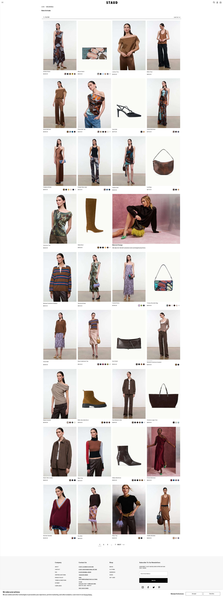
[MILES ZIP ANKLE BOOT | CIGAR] (94, 394)
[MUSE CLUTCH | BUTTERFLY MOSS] (94, 45)
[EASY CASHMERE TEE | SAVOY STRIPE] (94, 335)
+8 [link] (144, 480)
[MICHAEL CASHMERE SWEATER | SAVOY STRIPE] (59, 277)
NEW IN (111, 566)
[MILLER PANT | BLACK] (163, 45)
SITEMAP (57, 583)
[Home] (111, 2)
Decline (211, 594)
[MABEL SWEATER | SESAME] (59, 394)
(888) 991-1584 (92, 583)
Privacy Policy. (88, 595)
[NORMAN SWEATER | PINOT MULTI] (59, 509)
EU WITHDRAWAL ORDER (85, 572)
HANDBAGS (112, 572)
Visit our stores (83, 588)
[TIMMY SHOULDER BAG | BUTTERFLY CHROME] (163, 277)
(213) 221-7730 (82, 583)
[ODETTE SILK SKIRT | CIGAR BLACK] (163, 509)
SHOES (111, 575)
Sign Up (153, 580)
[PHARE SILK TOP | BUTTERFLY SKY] (94, 103)
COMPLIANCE (58, 585)
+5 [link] (179, 305)
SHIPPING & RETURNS (60, 575)
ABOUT (57, 566)
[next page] (123, 544)
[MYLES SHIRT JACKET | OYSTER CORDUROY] (59, 451)
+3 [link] (109, 364)
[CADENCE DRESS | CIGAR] (59, 161)
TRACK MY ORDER (83, 575)
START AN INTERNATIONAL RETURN (88, 569)
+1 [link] (109, 132)
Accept (194, 594)
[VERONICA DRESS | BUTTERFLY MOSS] (94, 277)
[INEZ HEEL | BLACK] (129, 103)
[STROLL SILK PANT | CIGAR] (59, 103)
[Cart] (220, 2)
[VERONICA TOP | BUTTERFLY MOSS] (59, 219)
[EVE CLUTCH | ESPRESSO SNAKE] (129, 335)
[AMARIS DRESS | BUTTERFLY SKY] (59, 45)
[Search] (214, 2)
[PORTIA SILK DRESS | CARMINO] (163, 451)
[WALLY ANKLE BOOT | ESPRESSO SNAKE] (129, 451)
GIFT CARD (112, 577)
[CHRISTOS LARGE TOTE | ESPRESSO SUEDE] (163, 394)
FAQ (56, 572)
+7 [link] (109, 247)
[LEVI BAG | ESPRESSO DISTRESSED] (163, 161)
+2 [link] (109, 74)
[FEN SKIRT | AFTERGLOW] (94, 509)
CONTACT (57, 569)
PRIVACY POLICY (59, 577)
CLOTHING (112, 569)
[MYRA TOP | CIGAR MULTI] (94, 451)
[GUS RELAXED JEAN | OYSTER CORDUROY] (129, 394)
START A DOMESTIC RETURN (86, 566)
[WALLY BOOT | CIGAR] (94, 219)
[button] (217, 2)
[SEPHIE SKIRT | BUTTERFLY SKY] (129, 161)
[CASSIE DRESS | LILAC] (129, 277)
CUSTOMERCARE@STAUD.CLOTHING (88, 579)
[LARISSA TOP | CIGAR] (129, 45)
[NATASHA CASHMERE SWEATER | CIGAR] (163, 335)
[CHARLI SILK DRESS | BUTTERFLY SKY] (163, 103)
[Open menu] (2, 2)
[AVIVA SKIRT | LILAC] (59, 335)
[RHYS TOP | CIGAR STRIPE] (129, 509)
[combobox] (174, 17)
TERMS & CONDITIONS (60, 580)
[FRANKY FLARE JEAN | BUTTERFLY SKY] (94, 161)
